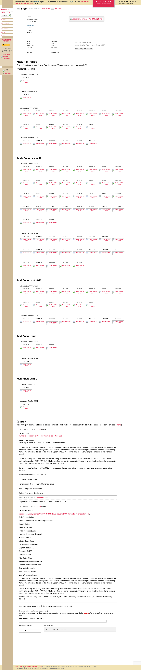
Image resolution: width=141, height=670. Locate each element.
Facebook (7, 73)
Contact (34, 666)
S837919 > (58, 8)
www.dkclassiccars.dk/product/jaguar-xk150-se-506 (40, 436)
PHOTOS (3, 20)
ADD (9, 12)
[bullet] (64, 629)
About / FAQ (19, 666)
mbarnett (40, 498)
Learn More (85, 2)
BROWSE (3, 12)
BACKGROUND (5, 23)
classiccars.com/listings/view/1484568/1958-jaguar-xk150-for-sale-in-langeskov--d (54, 514)
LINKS (3, 35)
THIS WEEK (4, 9)
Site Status (27, 666)
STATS (3, 32)
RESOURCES (4, 29)
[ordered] (61, 629)
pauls (38, 429)
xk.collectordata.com (22, 3)
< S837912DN (46, 8)
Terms (40, 666)
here (119, 425)
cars (31, 3)
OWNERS (3, 26)
